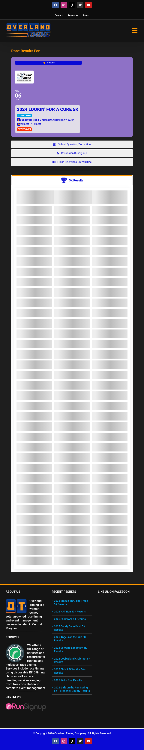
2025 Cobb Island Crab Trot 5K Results (72, 660)
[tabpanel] (72, 378)
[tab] (72, 180)
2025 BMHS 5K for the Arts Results (70, 671)
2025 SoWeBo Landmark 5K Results (70, 649)
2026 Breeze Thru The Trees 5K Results (71, 602)
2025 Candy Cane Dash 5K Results (69, 628)
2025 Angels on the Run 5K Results (70, 639)
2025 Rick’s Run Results (68, 680)
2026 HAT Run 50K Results (70, 611)
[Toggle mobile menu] (135, 30)
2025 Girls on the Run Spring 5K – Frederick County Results (72, 689)
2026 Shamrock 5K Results (70, 619)
